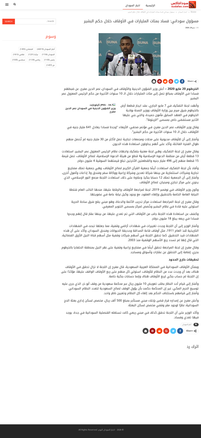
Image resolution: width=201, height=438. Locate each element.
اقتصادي (26, 49)
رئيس (49, 60)
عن (50, 65)
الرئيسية (150, 5)
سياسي (18, 60)
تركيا (33, 54)
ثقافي (18, 54)
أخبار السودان (186, 324)
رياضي (34, 60)
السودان (48, 54)
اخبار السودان (132, 5)
